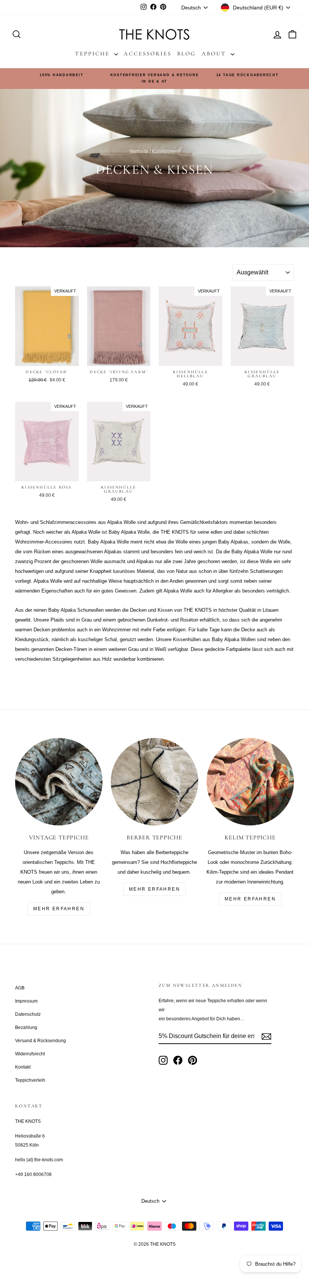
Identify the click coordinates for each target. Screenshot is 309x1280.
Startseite (138, 151)
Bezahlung (26, 1027)
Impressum (26, 1001)
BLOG (186, 53)
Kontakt (23, 1067)
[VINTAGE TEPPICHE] (58, 781)
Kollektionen (164, 151)
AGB (19, 988)
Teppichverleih (30, 1080)
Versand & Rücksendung (40, 1040)
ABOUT (215, 53)
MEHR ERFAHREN (58, 908)
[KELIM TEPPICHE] (250, 781)
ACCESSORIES (147, 53)
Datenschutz (28, 1014)
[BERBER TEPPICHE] (154, 781)
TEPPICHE (93, 53)
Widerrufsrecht (30, 1053)
